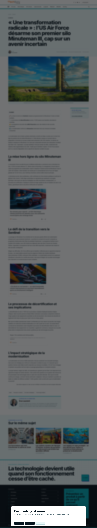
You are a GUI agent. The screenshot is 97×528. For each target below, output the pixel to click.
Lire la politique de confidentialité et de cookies (24, 518)
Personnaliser (40, 523)
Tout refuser (19, 523)
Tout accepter (29, 523)
